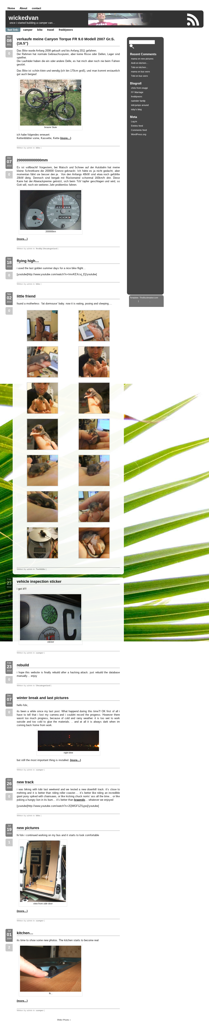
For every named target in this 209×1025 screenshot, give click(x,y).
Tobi (133, 67)
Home (11, 8)
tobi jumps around (140, 105)
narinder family (138, 101)
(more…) (65, 138)
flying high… (28, 261)
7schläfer (40, 569)
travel (50, 29)
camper (27, 29)
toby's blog (136, 109)
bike (39, 29)
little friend (26, 296)
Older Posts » (64, 1020)
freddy (39, 248)
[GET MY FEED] (193, 19)
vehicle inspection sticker (39, 581)
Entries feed (137, 126)
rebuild (23, 665)
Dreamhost (144, 301)
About (23, 8)
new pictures (28, 828)
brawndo (79, 799)
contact (36, 8)
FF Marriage (137, 92)
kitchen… (25, 933)
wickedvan (24, 18)
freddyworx (66, 29)
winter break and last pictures (43, 698)
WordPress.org (138, 134)
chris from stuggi (139, 88)
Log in (134, 121)
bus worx (145, 71)
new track (25, 782)
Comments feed (139, 130)
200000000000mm (32, 160)
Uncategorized (50, 248)
